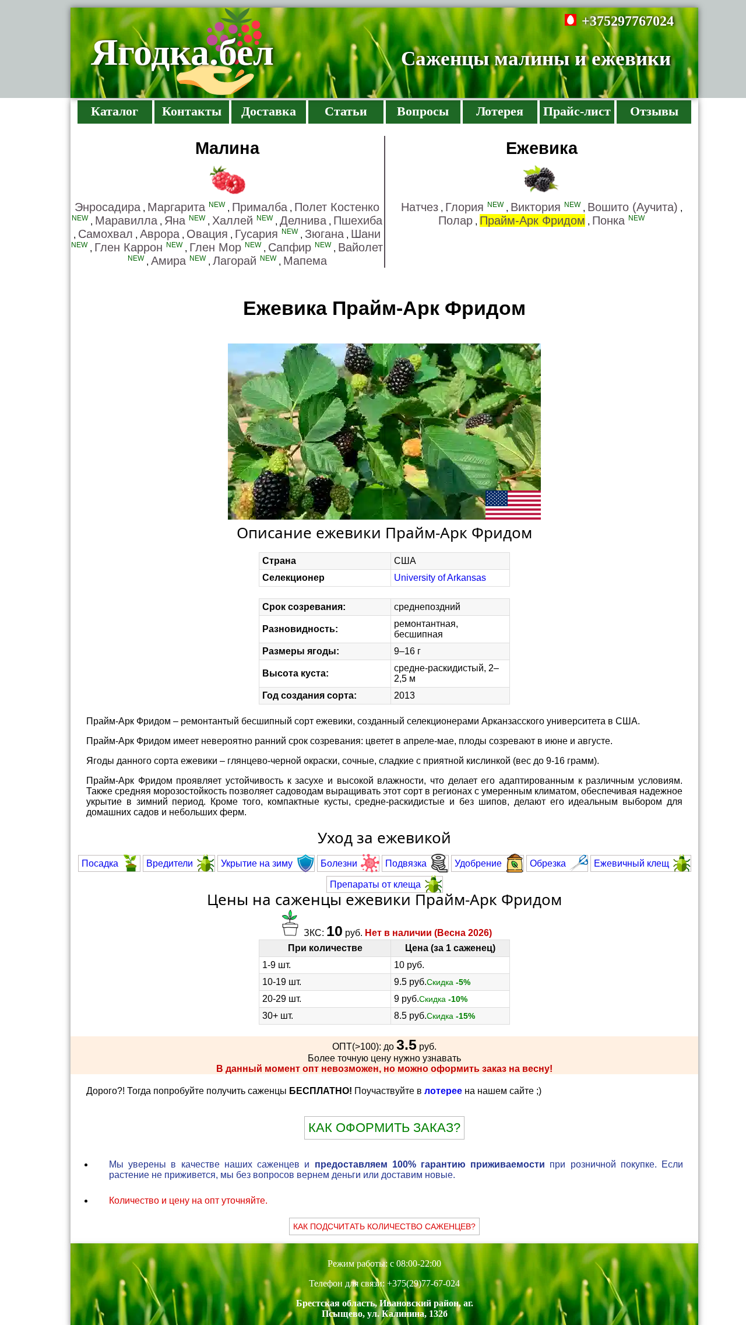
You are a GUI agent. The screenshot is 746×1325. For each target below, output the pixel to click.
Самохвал (105, 233)
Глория (474, 207)
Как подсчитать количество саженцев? (384, 1226)
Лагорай (244, 260)
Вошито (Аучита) (632, 207)
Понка (618, 220)
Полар (455, 220)
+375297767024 (628, 21)
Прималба (259, 207)
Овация (207, 233)
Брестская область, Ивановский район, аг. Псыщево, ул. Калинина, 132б (384, 1308)
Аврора (160, 233)
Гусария (266, 233)
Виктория (545, 207)
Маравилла (126, 220)
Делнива (303, 220)
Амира (178, 260)
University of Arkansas (440, 578)
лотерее (443, 1091)
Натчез (419, 207)
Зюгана (324, 233)
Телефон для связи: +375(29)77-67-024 (384, 1283)
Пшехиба (357, 220)
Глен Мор (225, 247)
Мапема (305, 260)
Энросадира (107, 207)
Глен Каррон (138, 247)
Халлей (242, 220)
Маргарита (186, 207)
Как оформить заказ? (384, 1127)
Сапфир (299, 247)
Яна (184, 220)
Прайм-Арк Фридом (532, 220)
